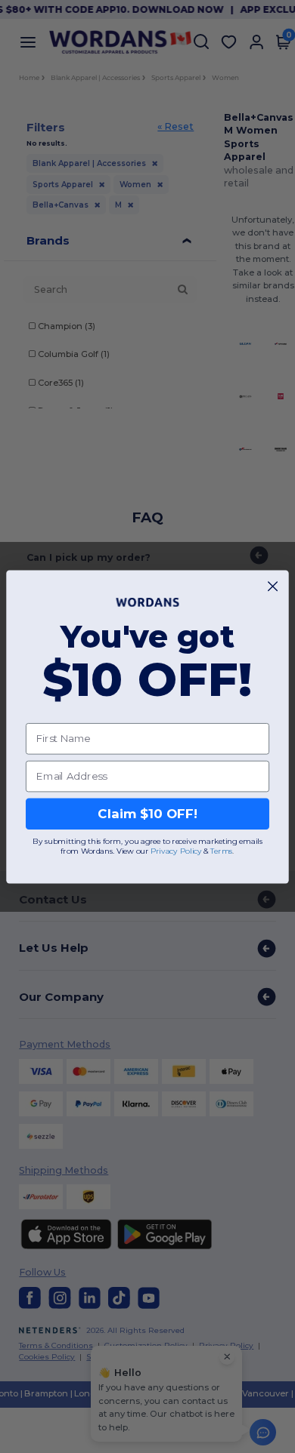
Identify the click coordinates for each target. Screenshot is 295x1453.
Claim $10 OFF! (147, 813)
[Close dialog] (273, 586)
